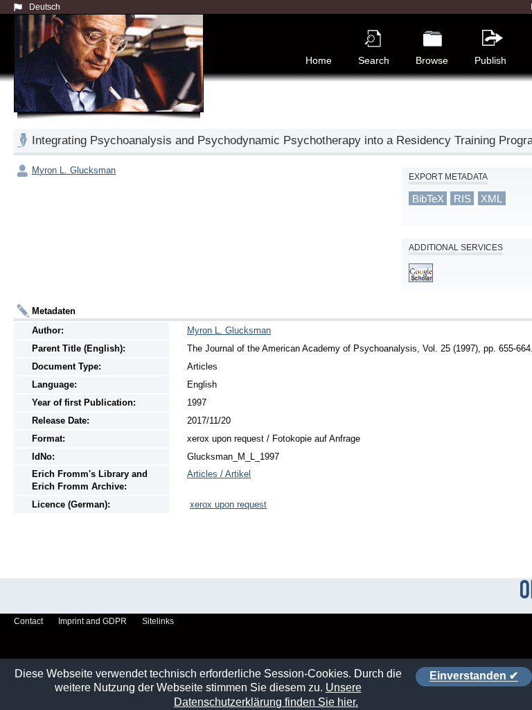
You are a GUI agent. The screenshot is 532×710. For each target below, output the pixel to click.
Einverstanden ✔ (473, 676)
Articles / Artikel (219, 474)
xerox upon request (228, 504)
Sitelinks (158, 621)
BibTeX (428, 199)
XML (491, 199)
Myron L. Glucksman (74, 170)
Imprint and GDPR (92, 621)
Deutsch (44, 7)
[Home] (111, 79)
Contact (28, 621)
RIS (462, 199)
